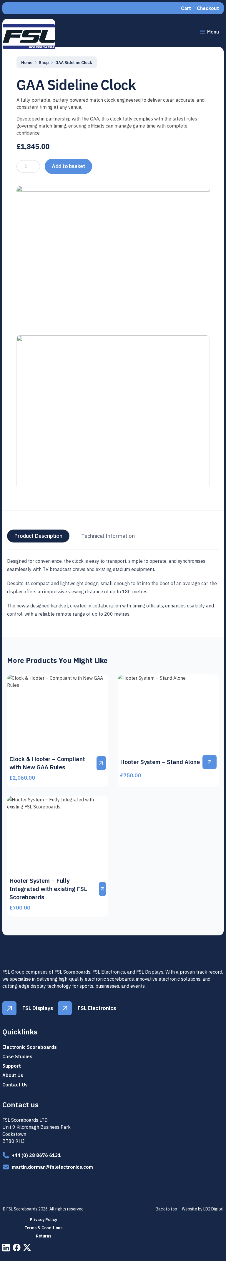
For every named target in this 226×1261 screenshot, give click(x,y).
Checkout (208, 8)
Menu (213, 32)
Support (11, 1066)
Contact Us (15, 1085)
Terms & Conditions (43, 1227)
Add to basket (68, 166)
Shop (44, 62)
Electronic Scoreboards (29, 1047)
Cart (186, 8)
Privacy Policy (43, 1219)
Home (26, 62)
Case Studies (17, 1056)
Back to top (166, 1209)
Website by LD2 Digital (203, 1209)
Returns (43, 1236)
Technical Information (108, 535)
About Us (12, 1075)
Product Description (38, 535)
